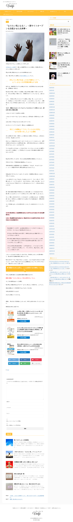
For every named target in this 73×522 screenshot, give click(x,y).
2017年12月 (52, 140)
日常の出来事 (19, 11)
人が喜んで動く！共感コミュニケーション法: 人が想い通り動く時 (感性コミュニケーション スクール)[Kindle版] (30, 313)
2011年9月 (51, 234)
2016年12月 (52, 173)
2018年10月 (52, 112)
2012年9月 (51, 215)
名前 (8, 401)
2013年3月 (51, 206)
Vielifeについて (8, 11)
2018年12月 (52, 107)
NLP (65, 11)
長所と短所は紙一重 (19, 473)
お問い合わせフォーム (8, 14)
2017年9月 (51, 148)
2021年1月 (51, 90)
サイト (8, 413)
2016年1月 (51, 184)
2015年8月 (51, 190)
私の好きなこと (53, 11)
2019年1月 (51, 104)
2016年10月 (52, 176)
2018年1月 (51, 137)
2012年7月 (51, 220)
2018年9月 (51, 115)
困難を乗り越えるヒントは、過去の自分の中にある (27, 484)
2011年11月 (52, 231)
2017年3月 (51, 165)
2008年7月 (51, 245)
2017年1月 (51, 170)
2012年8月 (51, 217)
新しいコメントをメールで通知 (14, 421)
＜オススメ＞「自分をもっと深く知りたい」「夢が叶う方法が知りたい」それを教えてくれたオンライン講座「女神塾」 (64, 42)
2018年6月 (51, 123)
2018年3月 (51, 131)
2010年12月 (52, 239)
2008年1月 (51, 248)
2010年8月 (51, 242)
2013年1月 (51, 212)
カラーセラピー (31, 11)
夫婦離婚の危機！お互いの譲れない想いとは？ (26, 462)
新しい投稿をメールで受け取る (14, 425)
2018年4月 (51, 129)
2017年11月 (52, 143)
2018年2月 (51, 134)
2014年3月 (51, 201)
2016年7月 (51, 179)
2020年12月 (52, 93)
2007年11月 (52, 251)
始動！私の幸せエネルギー (16, 499)
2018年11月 (52, 109)
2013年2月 (51, 209)
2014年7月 (51, 198)
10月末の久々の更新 (11, 67)
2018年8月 (51, 118)
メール (8, 407)
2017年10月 (52, 145)
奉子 (68, 263)
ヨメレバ (41, 316)
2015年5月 (51, 192)
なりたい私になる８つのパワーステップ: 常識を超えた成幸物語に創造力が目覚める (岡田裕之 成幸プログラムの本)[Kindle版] (30, 329)
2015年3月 (51, 195)
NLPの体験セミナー (25, 75)
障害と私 (42, 11)
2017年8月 (51, 151)
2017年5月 (51, 159)
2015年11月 (52, 187)
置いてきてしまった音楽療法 (21, 440)
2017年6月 (51, 156)
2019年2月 (51, 101)
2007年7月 (51, 253)
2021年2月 (51, 87)
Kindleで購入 (23, 321)
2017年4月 (51, 162)
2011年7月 (51, 237)
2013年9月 (51, 203)
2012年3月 (51, 223)
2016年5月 (51, 181)
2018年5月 (51, 126)
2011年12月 (52, 228)
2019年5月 (51, 98)
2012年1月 (51, 226)
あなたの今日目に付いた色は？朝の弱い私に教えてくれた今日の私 (64, 64)
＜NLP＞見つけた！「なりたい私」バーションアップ (27, 451)
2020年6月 (51, 95)
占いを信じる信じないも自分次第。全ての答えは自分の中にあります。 (64, 31)
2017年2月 (51, 167)
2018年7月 (51, 120)
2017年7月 (51, 154)
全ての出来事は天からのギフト (36, 518)
